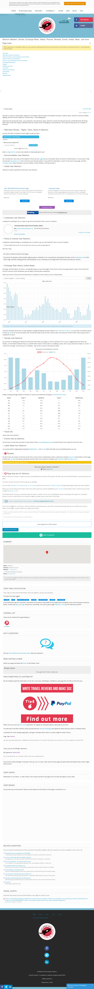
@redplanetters (33, 449)
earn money (23, 725)
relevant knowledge (45, 728)
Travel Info (6, 68)
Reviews (5, 73)
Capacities (61, 459)
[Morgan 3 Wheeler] (45, 84)
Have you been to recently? (77, 986)
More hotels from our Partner (53, 212)
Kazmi (89, 112)
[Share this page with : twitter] (6, 987)
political (52, 599)
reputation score (60, 604)
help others (27, 653)
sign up (9, 333)
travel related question (15, 653)
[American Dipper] (67, 84)
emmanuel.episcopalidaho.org (24, 228)
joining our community (29, 485)
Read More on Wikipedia (84, 232)
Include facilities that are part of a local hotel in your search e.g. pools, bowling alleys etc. (27, 245)
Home (13, 11)
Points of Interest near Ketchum (11, 59)
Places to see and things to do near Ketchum (15, 60)
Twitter (60, 331)
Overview (5, 53)
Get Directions (20, 234)
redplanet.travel (24, 148)
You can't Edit (87, 109)
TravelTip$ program (55, 485)
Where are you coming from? (11, 142)
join (12, 459)
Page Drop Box (7, 75)
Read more (6, 197)
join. (52, 469)
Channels (50, 11)
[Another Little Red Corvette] (81, 98)
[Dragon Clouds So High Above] (81, 84)
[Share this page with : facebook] (2, 987)
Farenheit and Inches (59, 394)
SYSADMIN (9, 902)
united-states (61, 599)
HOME (34, 914)
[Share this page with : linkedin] (10, 987)
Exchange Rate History (9, 62)
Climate (5, 64)
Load (88, 278)
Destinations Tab (80, 257)
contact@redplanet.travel (45, 442)
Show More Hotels (47, 207)
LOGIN (60, 11)
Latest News (6, 71)
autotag (6, 599)
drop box (71, 457)
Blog (75, 11)
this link (43, 449)
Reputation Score (15, 161)
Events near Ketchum (8, 70)
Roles (24, 663)
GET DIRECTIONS (33, 145)
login (47, 469)
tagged (41, 159)
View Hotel (25, 201)
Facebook (67, 331)
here (28, 5)
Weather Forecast (7, 66)
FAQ (81, 11)
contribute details (7, 163)
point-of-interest (43, 599)
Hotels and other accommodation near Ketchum (16, 57)
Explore (38, 11)
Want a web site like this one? (40, 918)
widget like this (11, 152)
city (13, 599)
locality (34, 599)
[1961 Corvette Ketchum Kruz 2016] (17, 91)
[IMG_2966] (45, 98)
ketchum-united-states (23, 599)
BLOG (59, 914)
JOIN (67, 11)
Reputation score (16, 485)
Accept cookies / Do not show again (75, 3)
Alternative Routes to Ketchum (11, 55)
